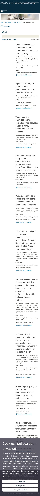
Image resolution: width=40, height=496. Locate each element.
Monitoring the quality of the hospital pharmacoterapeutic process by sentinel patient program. (26, 392)
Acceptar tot (20, 481)
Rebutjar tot (20, 486)
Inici (2, 22)
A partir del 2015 (17, 22)
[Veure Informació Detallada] (23, 75)
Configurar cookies (20, 490)
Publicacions (8, 22)
